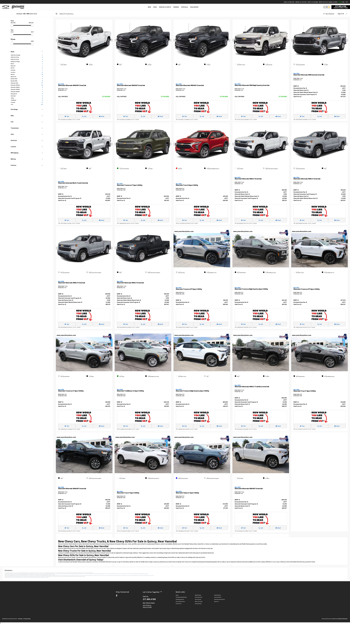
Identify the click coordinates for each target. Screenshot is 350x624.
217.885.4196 (340, 6)
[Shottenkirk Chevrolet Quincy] (18, 7)
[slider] (12, 25)
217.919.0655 (106, 96)
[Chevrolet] (5, 7)
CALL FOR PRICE (63, 96)
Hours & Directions (341, 8)
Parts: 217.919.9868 (313, 2)
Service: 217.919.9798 (301, 2)
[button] (111, 40)
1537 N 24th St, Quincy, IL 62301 (328, 2)
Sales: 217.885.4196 (289, 2)
